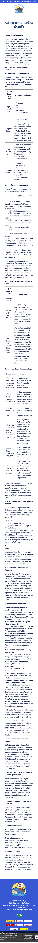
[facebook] (17, 915)
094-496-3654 (10, 1)
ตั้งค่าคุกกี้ (28, 937)
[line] (20, 915)
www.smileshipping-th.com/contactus (18, 847)
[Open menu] (3, 9)
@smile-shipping (30, 1)
